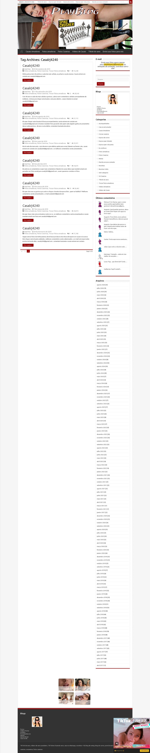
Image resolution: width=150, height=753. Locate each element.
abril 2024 (100, 380)
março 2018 (100, 628)
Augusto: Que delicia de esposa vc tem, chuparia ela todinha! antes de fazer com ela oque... (115, 226)
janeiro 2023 (101, 431)
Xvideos (99, 109)
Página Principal (21, 51)
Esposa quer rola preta (83, 2)
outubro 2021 (101, 482)
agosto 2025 (101, 325)
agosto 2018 (101, 611)
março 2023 (100, 424)
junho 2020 (100, 536)
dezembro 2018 (102, 597)
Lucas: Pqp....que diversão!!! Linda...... (115, 261)
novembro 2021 (102, 478)
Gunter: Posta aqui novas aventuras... (116, 239)
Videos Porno (101, 108)
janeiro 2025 (101, 349)
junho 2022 (100, 454)
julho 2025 (100, 329)
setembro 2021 (102, 485)
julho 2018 (100, 614)
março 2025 (100, 342)
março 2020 (100, 546)
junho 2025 (100, 332)
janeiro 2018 (101, 635)
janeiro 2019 (101, 594)
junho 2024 (100, 373)
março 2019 (100, 587)
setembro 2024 (102, 363)
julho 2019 (100, 573)
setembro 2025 (102, 322)
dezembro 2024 (102, 352)
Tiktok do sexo (42, 2)
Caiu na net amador (105, 127)
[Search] (130, 2)
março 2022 (100, 465)
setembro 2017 (102, 648)
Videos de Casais (79, 52)
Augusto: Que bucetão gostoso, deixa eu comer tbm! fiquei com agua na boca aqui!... (116, 211)
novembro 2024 (102, 356)
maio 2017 (100, 662)
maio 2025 (100, 335)
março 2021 (100, 505)
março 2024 (100, 383)
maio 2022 (100, 458)
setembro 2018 (102, 607)
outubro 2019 (101, 563)
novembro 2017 (102, 641)
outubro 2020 (101, 522)
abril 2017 (100, 665)
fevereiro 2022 (101, 468)
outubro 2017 (101, 645)
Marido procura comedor (100, 2)
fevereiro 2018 (101, 631)
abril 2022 (100, 461)
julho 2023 (100, 410)
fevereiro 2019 (101, 590)
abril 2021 (100, 502)
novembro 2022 (102, 437)
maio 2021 (100, 499)
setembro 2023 (102, 403)
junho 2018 (100, 618)
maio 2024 (100, 376)
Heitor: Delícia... (109, 232)
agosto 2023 (101, 407)
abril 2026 (100, 298)
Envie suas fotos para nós (113, 52)
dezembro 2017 (102, 638)
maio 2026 (100, 295)
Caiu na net (100, 113)
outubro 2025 (101, 319)
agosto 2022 (101, 448)
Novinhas (102, 165)
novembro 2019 (102, 560)
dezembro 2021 (102, 475)
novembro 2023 (102, 397)
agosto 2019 (101, 570)
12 (70, 93)
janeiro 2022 (101, 471)
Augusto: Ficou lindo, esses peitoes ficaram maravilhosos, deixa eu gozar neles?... (116, 219)
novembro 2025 (102, 315)
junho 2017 (100, 658)
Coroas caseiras (104, 134)
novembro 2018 (102, 601)
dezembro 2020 (102, 516)
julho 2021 (100, 492)
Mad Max (27, 69)
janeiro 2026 (101, 308)
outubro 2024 (101, 359)
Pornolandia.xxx (102, 111)
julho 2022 (100, 451)
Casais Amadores (33, 52)
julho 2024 (100, 369)
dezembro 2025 (102, 312)
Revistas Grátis (103, 169)
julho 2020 (100, 533)
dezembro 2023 (102, 393)
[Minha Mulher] (113, 99)
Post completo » (28, 80)
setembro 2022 (102, 444)
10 (70, 188)
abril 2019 (100, 584)
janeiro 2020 (101, 553)
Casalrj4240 (31, 65)
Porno (99, 106)
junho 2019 (100, 577)
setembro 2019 (102, 567)
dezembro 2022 (102, 434)
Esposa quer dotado (55, 2)
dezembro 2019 (102, 556)
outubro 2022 (101, 441)
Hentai (101, 158)
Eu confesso (103, 148)
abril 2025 (100, 339)
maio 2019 (100, 580)
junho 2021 (100, 495)
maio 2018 (100, 621)
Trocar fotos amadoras (57, 71)
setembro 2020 (102, 526)
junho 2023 (100, 414)
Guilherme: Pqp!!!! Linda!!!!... (112, 269)
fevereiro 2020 (101, 550)
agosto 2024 (101, 366)
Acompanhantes (104, 123)
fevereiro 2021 (101, 509)
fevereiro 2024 (101, 386)
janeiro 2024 (101, 390)
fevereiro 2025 (101, 346)
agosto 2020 (101, 529)
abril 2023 (100, 420)
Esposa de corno (68, 2)
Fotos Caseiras (64, 52)
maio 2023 (100, 417)
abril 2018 (100, 624)
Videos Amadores (104, 186)
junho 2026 (100, 291)
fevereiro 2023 (101, 427)
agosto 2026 (101, 285)
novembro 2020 (102, 519)
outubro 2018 (101, 604)
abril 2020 (100, 543)
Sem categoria (103, 172)
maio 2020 (100, 539)
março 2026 (100, 302)
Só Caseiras (102, 176)
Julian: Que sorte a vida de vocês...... (115, 246)
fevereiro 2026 (101, 305)
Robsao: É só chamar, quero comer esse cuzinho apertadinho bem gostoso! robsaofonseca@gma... (115, 204)
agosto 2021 (101, 488)
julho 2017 (100, 655)
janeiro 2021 (101, 512)
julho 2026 (100, 288)
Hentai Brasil (24, 737)
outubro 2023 (101, 400)
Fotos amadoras (49, 52)
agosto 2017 (101, 651)
